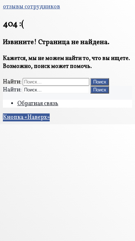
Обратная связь (37, 104)
